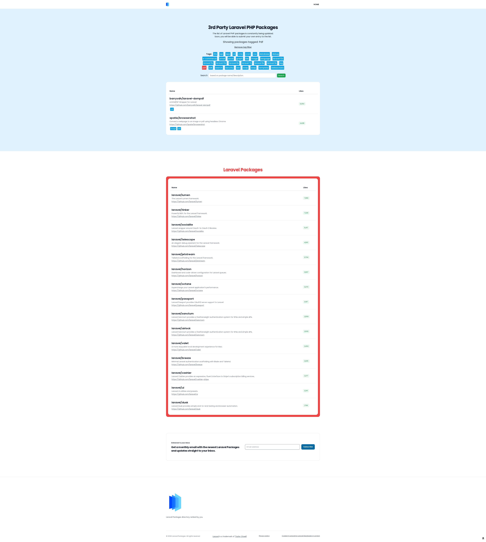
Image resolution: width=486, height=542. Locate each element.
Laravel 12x (221, 63)
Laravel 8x (259, 63)
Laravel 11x (208, 63)
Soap (245, 67)
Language (265, 58)
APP (228, 54)
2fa (215, 54)
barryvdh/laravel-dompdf (187, 98)
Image (254, 58)
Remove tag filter (243, 47)
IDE (247, 58)
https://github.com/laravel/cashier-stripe (190, 379)
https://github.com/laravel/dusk (186, 409)
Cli (234, 54)
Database (264, 54)
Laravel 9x (272, 63)
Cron (248, 54)
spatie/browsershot (183, 118)
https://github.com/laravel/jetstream (188, 261)
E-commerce (210, 58)
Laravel (216, 536)
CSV (255, 54)
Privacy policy (264, 536)
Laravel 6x (234, 63)
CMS (240, 54)
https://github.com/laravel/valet (186, 350)
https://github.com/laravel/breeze (187, 364)
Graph (239, 58)
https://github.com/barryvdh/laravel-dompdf (190, 105)
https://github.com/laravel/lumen (187, 201)
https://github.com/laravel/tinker (186, 216)
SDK (210, 67)
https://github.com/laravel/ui (185, 394)
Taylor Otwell (241, 536)
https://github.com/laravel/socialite (188, 231)
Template (263, 67)
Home (316, 4)
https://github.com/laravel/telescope (188, 246)
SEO (238, 67)
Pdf (204, 67)
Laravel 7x (246, 63)
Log (281, 63)
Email (222, 58)
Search (218, 67)
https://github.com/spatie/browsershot (187, 124)
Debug (275, 54)
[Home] (167, 4)
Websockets (277, 67)
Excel (230, 58)
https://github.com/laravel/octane (187, 290)
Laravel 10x (278, 58)
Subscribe (308, 447)
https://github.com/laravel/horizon (187, 275)
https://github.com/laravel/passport (188, 305)
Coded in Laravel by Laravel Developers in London (301, 536)
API (221, 54)
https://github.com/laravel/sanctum (188, 320)
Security (229, 67)
